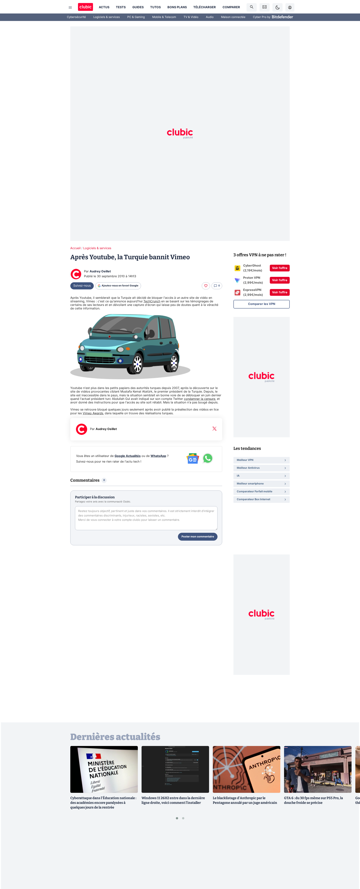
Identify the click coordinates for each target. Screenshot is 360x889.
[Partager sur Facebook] (351, 857)
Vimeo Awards (93, 413)
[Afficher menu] (70, 7)
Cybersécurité (76, 17)
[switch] (277, 7)
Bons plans (177, 7)
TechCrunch (151, 301)
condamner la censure (199, 398)
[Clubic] (85, 7)
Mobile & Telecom (164, 17)
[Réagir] (206, 285)
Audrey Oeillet (100, 271)
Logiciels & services (106, 17)
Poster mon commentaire (198, 536)
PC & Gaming (136, 17)
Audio (210, 17)
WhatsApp (158, 456)
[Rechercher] (251, 7)
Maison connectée (233, 17)
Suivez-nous (82, 285)
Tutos (155, 7)
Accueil (75, 248)
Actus (104, 7)
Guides (138, 7)
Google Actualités (128, 456)
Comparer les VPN (261, 304)
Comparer (231, 7)
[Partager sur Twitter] (351, 869)
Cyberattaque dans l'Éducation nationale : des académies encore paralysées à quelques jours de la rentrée (103, 802)
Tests (121, 7)
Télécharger (204, 7)
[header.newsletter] (264, 7)
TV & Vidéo (191, 17)
